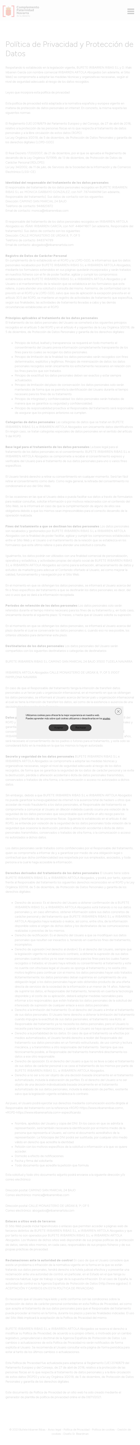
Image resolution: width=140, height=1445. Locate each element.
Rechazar (80, 727)
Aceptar (58, 727)
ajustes (106, 718)
